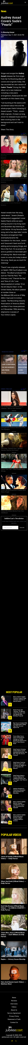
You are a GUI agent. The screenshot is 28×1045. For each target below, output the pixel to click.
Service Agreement (14, 1013)
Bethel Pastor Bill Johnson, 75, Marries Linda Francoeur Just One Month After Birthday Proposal (19, 713)
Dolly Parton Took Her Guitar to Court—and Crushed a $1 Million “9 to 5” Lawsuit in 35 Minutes (19, 765)
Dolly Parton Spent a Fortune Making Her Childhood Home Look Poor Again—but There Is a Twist (20, 778)
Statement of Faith (14, 1019)
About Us (14, 1010)
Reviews (14, 1001)
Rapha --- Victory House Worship (13, 959)
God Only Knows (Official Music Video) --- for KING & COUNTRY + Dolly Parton (13, 908)
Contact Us (14, 1022)
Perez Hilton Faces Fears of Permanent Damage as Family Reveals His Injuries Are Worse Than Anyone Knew (19, 739)
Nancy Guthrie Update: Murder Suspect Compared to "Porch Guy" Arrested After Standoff (19, 804)
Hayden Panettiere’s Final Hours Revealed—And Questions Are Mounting (19, 791)
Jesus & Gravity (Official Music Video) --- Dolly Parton (12, 857)
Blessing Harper (8, 32)
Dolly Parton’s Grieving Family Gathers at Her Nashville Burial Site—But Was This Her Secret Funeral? (20, 752)
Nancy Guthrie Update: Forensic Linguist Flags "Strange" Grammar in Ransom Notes (19, 699)
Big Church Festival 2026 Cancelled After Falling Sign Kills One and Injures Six (20, 725)
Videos (14, 1007)
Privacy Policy (14, 1016)
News (14, 998)
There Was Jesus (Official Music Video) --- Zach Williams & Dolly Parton (13, 934)
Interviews (14, 1004)
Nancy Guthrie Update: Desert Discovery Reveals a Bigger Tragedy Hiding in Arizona (19, 817)
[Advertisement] (14, 681)
